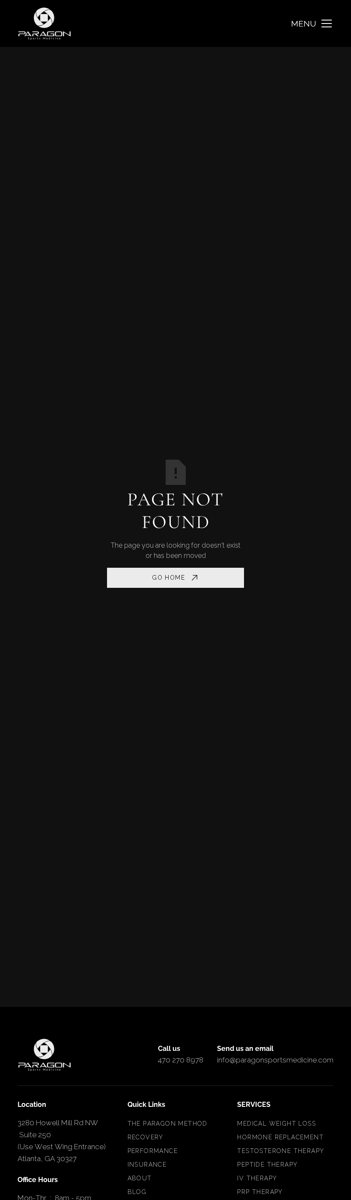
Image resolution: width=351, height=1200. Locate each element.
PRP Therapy (260, 1191)
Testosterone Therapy (280, 1150)
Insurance (147, 1164)
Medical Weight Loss (276, 1123)
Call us (169, 1048)
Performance (153, 1150)
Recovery (146, 1137)
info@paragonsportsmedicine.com (275, 1060)
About (140, 1178)
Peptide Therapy (267, 1164)
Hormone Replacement (280, 1137)
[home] (44, 23)
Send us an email (245, 1048)
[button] (312, 23)
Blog (137, 1191)
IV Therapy (257, 1178)
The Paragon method (168, 1123)
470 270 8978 (180, 1060)
